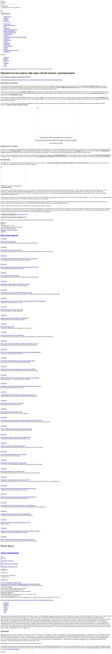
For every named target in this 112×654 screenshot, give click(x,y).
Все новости (7, 23)
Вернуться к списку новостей (9, 230)
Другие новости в (20, 214)
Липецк (6, 63)
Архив (6, 49)
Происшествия (8, 34)
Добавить (3, 222)
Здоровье (6, 35)
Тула (5, 66)
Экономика (7, 51)
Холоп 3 (3, 557)
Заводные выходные (9, 25)
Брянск (6, 59)
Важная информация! (10, 32)
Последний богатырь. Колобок (9, 563)
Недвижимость (8, 46)
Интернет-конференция (10, 29)
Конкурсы (7, 21)
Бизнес (6, 47)
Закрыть (3, 231)
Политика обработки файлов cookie (43, 600)
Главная (3, 69)
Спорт (5, 41)
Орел (5, 64)
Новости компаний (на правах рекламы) (15, 37)
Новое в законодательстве (11, 50)
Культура (6, 38)
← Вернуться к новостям (8, 214)
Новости (6, 18)
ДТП (5, 26)
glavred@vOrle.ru (94, 647)
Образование (7, 40)
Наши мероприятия (9, 31)
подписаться (4, 579)
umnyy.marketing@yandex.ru (11, 649)
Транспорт (7, 43)
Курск (5, 61)
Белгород (6, 57)
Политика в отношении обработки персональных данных (17, 600)
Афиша (6, 19)
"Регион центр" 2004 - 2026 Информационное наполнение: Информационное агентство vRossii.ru (20, 583)
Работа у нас (7, 16)
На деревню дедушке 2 (7, 560)
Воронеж (6, 60)
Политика (7, 44)
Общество (7, 28)
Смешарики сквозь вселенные (9, 565)
